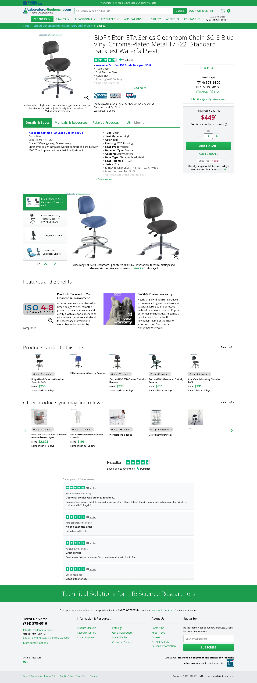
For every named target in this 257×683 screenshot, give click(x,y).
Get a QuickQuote (122, 632)
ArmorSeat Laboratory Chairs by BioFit (204, 381)
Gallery (156, 19)
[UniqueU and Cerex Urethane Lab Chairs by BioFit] (39, 362)
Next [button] (54, 264)
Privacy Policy (51, 676)
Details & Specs (37, 122)
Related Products (105, 122)
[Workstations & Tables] (117, 417)
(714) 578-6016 (217, 19)
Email (204, 91)
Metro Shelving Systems (161, 434)
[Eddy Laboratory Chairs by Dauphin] (78, 362)
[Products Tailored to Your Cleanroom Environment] (39, 309)
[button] (87, 99)
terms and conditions (162, 610)
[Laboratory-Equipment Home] (47, 10)
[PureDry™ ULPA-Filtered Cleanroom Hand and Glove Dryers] (39, 417)
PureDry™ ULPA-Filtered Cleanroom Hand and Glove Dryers (49, 436)
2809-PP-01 (140, 268)
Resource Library (86, 632)
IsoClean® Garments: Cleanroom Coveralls (86, 436)
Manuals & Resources (71, 122)
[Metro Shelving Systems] (156, 417)
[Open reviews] (120, 60)
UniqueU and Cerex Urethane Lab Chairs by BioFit (47, 381)
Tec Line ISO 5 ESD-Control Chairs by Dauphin (127, 381)
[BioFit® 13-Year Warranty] (119, 309)
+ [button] (216, 136)
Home (26, 25)
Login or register (201, 10)
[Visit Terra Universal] (32, 3)
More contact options (35, 642)
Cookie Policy (66, 676)
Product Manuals (86, 628)
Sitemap (94, 676)
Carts (190, 428)
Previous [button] (46, 264)
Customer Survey (122, 642)
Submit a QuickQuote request (208, 99)
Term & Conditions (32, 676)
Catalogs (117, 628)
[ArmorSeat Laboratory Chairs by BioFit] (195, 362)
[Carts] (195, 417)
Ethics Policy (82, 676)
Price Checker (120, 637)
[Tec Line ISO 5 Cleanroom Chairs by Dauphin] (156, 362)
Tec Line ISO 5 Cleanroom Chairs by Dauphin (166, 381)
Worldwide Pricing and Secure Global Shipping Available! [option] (128, 2)
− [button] (200, 136)
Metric (139, 122)
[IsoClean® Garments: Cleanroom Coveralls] (78, 417)
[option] (45, 202)
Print (210, 68)
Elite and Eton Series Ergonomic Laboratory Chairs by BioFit (63, 25)
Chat (217, 91)
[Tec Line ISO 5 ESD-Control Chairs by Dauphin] (117, 362)
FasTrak (222, 169)
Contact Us (192, 19)
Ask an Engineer (86, 637)
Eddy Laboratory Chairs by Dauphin (87, 373)
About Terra (158, 632)
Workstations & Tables (120, 434)
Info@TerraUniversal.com (37, 630)
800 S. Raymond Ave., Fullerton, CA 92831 (46, 637)
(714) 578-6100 (208, 82)
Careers (156, 637)
